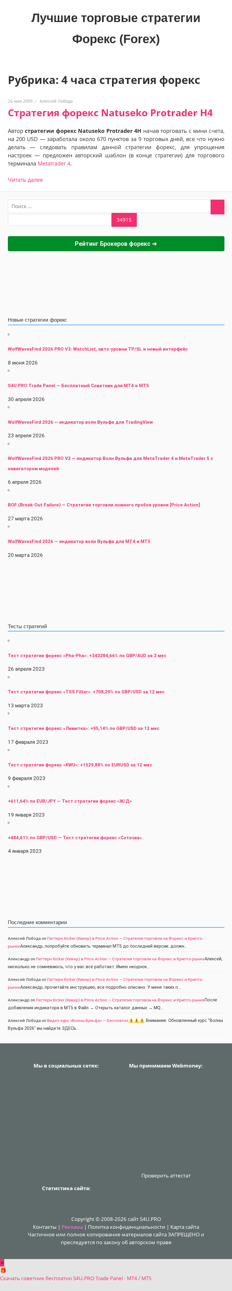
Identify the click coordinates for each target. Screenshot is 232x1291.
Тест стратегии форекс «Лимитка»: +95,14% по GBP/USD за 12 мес (84, 728)
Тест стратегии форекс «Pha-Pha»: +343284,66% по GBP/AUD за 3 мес (87, 655)
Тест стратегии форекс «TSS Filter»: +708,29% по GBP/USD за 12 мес (86, 692)
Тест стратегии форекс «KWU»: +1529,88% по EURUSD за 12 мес (80, 765)
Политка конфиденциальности (126, 1226)
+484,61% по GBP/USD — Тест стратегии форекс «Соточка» (75, 837)
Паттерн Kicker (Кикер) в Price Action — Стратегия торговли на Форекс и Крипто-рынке (120, 958)
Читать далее (25, 179)
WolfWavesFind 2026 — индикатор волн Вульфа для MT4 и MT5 (79, 541)
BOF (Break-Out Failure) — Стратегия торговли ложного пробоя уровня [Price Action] (104, 505)
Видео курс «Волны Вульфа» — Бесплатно (87, 1020)
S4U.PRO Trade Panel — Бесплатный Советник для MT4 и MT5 (78, 385)
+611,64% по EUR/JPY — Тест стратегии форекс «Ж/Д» (70, 801)
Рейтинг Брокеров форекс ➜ (116, 243)
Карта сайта (184, 1226)
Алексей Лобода (56, 101)
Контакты (44, 1226)
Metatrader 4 (54, 163)
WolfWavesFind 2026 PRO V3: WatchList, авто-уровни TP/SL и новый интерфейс (98, 349)
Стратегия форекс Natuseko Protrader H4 (110, 112)
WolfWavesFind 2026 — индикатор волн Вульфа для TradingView (80, 422)
